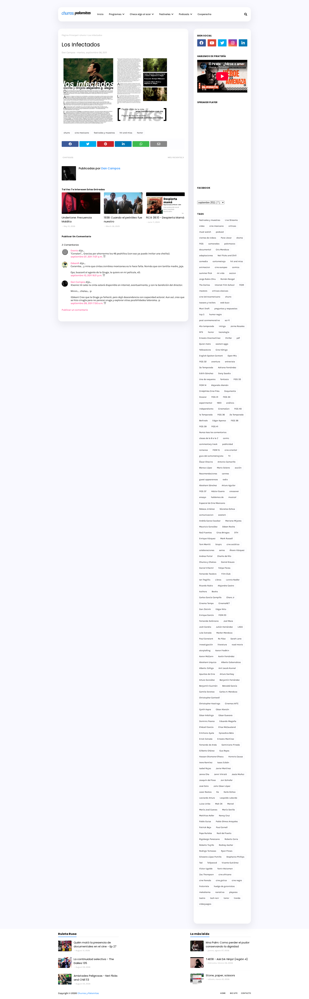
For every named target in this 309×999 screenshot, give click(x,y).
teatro (202, 898)
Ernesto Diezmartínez (209, 338)
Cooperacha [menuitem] (204, 14)
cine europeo (221, 267)
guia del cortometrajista (211, 456)
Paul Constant (206, 638)
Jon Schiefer (226, 780)
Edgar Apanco (219, 420)
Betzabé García (229, 686)
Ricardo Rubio (206, 585)
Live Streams (231, 220)
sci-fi (227, 320)
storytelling (204, 650)
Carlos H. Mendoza (228, 691)
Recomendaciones (208, 473)
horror (140, 132)
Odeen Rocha (228, 526)
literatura (222, 644)
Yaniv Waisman (225, 868)
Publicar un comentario (75, 309)
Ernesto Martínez (225, 739)
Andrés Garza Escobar (209, 521)
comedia (203, 261)
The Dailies (204, 285)
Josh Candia (205, 627)
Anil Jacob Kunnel (227, 668)
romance (203, 450)
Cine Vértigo (222, 350)
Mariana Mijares (233, 521)
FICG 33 (237, 379)
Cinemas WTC (231, 703)
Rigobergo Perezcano (209, 839)
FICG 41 (214, 426)
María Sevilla (228, 809)
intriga (222, 326)
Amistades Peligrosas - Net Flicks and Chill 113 (95, 978)
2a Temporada (237, 414)
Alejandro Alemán (219, 385)
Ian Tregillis (204, 579)
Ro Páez (222, 638)
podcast (220, 232)
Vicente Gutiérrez (230, 862)
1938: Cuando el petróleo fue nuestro (123, 219)
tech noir (214, 898)
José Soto (204, 786)
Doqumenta (230, 391)
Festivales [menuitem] (164, 14)
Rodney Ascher (226, 845)
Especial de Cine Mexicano (212, 503)
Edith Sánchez (206, 373)
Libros (218, 579)
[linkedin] (243, 42)
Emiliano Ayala (206, 733)
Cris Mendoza (222, 249)
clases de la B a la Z (208, 438)
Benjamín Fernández (230, 680)
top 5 (201, 314)
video (202, 226)
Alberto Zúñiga (206, 668)
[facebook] (201, 42)
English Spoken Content (211, 355)
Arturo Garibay (227, 674)
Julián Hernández (224, 627)
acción (238, 467)
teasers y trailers (207, 302)
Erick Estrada (205, 739)
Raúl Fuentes (205, 532)
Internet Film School (224, 285)
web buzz (224, 302)
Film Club (225, 574)
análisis (230, 403)
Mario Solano (223, 467)
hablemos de (217, 497)
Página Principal (70, 35)
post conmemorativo (209, 320)
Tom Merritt (205, 544)
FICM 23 (222, 615)
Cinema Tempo (206, 603)
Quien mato (205, 344)
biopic (218, 544)
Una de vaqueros (207, 379)
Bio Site (233, 993)
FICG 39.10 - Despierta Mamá (165, 217)
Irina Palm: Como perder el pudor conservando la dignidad (227, 944)
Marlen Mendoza (224, 633)
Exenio (74, 250)
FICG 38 (234, 420)
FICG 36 (221, 414)
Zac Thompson (206, 874)
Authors (203, 591)
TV (229, 456)
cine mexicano (82, 132)
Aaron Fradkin (222, 650)
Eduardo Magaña (227, 721)
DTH (236, 532)
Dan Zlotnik (205, 609)
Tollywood (212, 862)
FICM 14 (202, 385)
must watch (205, 232)
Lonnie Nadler (232, 579)
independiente (206, 408)
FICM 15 (216, 450)
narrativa (219, 892)
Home (222, 993)
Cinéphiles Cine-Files (209, 391)
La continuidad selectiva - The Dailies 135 (94, 961)
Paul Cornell (221, 827)
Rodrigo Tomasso (207, 851)
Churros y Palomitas (88, 993)
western (222, 515)
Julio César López (222, 786)
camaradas (213, 243)
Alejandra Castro (226, 585)
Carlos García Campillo (210, 597)
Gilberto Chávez (207, 750)
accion (232, 273)
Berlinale (203, 420)
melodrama (204, 892)
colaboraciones (206, 550)
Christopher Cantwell (209, 697)
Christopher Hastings (209, 703)
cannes (225, 473)
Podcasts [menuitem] (184, 14)
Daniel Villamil (206, 568)
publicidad (227, 444)
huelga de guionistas (224, 886)
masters (203, 291)
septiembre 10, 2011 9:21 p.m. (87, 275)
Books (215, 591)
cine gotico (221, 880)
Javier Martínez (223, 768)
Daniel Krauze (227, 562)
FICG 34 (226, 397)
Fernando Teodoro (208, 574)
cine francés (205, 880)
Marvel (230, 803)
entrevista (230, 361)
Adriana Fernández (227, 367)
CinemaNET (224, 603)
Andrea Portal (205, 556)
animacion (204, 267)
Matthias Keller (206, 815)
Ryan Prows (226, 851)
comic (226, 438)
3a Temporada (206, 367)
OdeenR (75, 263)
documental (205, 249)
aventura (215, 361)
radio (225, 479)
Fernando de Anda (208, 745)
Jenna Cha (204, 774)
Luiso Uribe (204, 803)
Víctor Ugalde (205, 868)
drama (239, 238)
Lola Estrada (205, 633)
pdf (238, 338)
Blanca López (205, 467)
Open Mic (232, 355)
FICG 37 (202, 491)
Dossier (203, 397)
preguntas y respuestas (225, 308)
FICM (241, 285)
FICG (201, 243)
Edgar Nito (221, 609)
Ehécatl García (206, 727)
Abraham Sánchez (208, 485)
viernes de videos (207, 238)
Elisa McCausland (227, 727)
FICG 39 (203, 426)
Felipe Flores (224, 568)
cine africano (225, 874)
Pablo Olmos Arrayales (227, 821)
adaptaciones (206, 255)
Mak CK (218, 803)
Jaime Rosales (237, 326)
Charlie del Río (224, 556)
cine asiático (233, 544)
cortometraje (219, 261)
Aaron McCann (206, 656)
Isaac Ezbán (223, 762)
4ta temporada (206, 326)
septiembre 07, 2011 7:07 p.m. (87, 256)
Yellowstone (205, 350)
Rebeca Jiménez (207, 509)
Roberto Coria (231, 839)
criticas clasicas (220, 291)
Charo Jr (230, 597)
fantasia (224, 379)
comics (235, 267)
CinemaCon (223, 408)
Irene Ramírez (205, 762)
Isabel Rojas (205, 768)
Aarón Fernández (226, 656)
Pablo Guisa (205, 821)
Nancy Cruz (224, 815)
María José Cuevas (208, 809)
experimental (205, 403)
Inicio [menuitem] (100, 14)
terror (226, 898)
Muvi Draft (204, 308)
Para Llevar (226, 238)
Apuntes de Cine (207, 674)
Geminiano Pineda (231, 745)
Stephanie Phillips (235, 857)
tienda (237, 898)
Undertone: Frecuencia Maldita (77, 219)
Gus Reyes (224, 750)
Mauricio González (208, 526)
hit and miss (126, 132)
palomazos (229, 243)
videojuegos (205, 904)
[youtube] (212, 42)
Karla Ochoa (230, 792)
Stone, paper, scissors (220, 975)
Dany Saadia (224, 373)
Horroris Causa (235, 756)
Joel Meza (228, 621)
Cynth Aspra (205, 709)
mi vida (220, 273)
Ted (200, 862)
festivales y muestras (104, 132)
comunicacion (206, 515)
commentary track (208, 444)
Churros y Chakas (207, 562)
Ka (217, 792)
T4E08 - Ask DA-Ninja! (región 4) (227, 959)
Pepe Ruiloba (205, 833)
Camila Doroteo (207, 691)
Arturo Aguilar (228, 485)
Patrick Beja (205, 827)
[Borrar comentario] (104, 256)
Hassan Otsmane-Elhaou (211, 756)
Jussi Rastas (205, 792)
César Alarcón (222, 709)
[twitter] (222, 42)
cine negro (237, 880)
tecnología (224, 332)
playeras (233, 892)
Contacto (246, 993)
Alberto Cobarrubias (231, 662)
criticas (232, 226)
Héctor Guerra (218, 491)
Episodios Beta (226, 733)
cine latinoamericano (209, 296)
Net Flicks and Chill (227, 255)
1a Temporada (206, 414)
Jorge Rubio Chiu (207, 279)
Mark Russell (226, 538)
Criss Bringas (223, 532)
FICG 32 (203, 361)
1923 (219, 403)
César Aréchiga (206, 715)
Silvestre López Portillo (210, 857)
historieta (204, 886)
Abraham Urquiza (207, 662)
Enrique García (206, 615)
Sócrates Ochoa (227, 509)
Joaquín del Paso (207, 780)
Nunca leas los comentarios (212, 432)
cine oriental (231, 450)
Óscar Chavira (206, 462)
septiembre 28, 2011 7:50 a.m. (87, 303)
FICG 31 (214, 397)
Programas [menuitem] (115, 14)
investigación (206, 644)
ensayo (202, 497)
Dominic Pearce (207, 721)
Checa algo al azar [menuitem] (140, 14)
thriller (228, 338)
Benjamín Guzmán (208, 686)
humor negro (215, 314)
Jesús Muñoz (238, 774)
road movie (237, 644)
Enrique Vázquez (207, 538)
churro (83, 35)
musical (232, 497)
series (222, 550)
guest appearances (208, 479)
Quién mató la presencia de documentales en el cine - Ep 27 (95, 944)
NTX (201, 332)
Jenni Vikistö (220, 774)
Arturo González (207, 680)
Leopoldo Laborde (228, 798)
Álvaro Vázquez (237, 550)
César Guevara (225, 715)
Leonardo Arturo (207, 798)
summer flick (205, 273)
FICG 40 (238, 408)
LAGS (240, 627)
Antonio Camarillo (227, 462)
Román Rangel (227, 279)
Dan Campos (68, 52)
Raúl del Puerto (224, 833)
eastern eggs (222, 344)
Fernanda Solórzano (209, 621)
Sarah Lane (235, 638)
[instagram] (232, 42)
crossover (234, 491)
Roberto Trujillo (206, 845)
